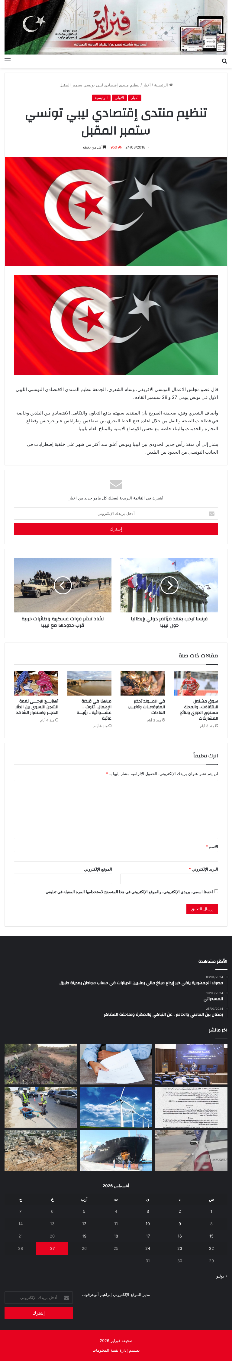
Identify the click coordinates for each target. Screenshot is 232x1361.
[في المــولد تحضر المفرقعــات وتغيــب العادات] (143, 683)
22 (211, 1248)
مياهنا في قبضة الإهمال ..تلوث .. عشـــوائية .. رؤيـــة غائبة (94, 709)
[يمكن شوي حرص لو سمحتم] (191, 1150)
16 (180, 1236)
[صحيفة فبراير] (116, 27)
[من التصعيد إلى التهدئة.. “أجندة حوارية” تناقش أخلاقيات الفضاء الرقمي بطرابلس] (191, 1064)
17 (148, 1236)
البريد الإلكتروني (203, 869)
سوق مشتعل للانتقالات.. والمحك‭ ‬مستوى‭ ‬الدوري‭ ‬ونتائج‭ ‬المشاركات (199, 709)
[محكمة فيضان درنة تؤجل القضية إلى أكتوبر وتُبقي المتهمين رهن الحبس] (41, 1150)
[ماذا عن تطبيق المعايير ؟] (191, 1107)
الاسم (212, 846)
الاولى (119, 97)
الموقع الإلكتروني (98, 869)
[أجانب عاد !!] (41, 1064)
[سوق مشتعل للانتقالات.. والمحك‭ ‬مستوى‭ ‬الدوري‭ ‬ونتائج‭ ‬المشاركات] (196, 683)
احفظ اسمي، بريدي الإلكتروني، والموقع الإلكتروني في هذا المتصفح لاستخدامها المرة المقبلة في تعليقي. (128, 891)
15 (211, 1236)
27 (52, 1248)
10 (148, 1223)
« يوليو (221, 1276)
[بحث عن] (224, 60)
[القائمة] (8, 60)
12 (84, 1223)
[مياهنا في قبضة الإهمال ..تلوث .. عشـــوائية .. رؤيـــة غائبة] (89, 683)
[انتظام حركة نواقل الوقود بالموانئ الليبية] (116, 1150)
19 (84, 1236)
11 (116, 1223)
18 (116, 1236)
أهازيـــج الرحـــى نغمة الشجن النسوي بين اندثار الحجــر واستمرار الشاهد (36, 707)
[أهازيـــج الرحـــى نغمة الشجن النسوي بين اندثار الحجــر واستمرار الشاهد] (36, 683)
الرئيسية (161, 85)
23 (179, 1248)
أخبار (147, 85)
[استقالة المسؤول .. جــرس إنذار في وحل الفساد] (116, 1064)
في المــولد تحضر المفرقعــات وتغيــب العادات (146, 707)
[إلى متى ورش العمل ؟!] (116, 1107)
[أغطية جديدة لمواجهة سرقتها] (41, 1107)
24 (147, 1248)
